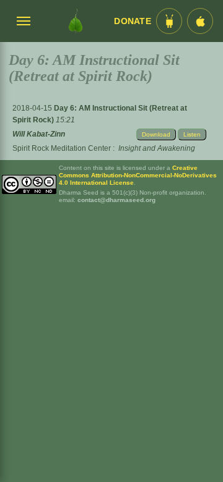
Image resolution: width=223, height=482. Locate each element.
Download (156, 134)
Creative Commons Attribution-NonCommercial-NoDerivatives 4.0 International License (138, 175)
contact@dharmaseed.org (116, 200)
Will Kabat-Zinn (38, 134)
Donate (132, 21)
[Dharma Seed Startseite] (75, 21)
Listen (192, 134)
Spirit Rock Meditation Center (61, 148)
